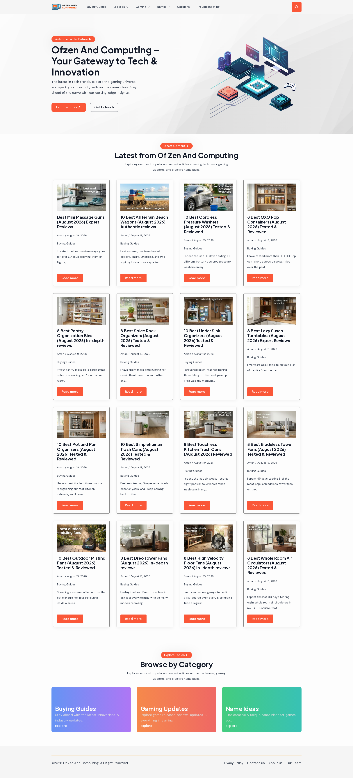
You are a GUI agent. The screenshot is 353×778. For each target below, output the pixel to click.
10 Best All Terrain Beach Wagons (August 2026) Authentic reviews (144, 222)
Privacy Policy (232, 763)
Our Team (294, 763)
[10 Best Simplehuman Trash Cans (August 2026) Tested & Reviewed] (144, 424)
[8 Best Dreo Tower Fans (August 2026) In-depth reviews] (144, 538)
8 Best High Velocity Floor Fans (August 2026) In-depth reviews (207, 563)
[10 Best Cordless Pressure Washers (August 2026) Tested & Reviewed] (208, 197)
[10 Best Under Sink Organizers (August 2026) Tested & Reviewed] (208, 311)
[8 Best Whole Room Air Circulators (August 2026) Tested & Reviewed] (271, 538)
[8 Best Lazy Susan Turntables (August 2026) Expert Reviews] (271, 311)
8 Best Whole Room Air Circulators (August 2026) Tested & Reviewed (269, 565)
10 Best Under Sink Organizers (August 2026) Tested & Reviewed (203, 338)
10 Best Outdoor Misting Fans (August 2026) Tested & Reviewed (81, 563)
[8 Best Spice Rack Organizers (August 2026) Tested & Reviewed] (144, 311)
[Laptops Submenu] (128, 7)
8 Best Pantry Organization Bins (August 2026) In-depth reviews (80, 338)
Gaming (141, 7)
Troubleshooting (208, 7)
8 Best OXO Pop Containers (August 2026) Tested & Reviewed (266, 224)
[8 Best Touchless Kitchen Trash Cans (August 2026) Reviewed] (208, 424)
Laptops (119, 7)
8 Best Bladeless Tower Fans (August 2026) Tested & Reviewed (270, 449)
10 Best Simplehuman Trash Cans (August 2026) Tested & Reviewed (141, 451)
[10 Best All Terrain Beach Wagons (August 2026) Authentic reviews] (144, 197)
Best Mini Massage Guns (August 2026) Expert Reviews (81, 222)
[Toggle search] (297, 7)
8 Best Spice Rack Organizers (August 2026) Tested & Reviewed (139, 338)
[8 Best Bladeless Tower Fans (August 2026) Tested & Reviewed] (271, 424)
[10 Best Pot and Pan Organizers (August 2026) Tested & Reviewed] (81, 424)
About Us (275, 763)
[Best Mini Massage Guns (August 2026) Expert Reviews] (81, 197)
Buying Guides (96, 7)
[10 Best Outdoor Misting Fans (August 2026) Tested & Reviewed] (81, 538)
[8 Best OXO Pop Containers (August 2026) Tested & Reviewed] (271, 197)
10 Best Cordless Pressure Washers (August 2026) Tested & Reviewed (207, 224)
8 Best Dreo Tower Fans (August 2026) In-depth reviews (144, 563)
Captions (183, 7)
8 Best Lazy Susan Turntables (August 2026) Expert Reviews (268, 335)
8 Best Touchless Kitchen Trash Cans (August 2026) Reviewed (208, 449)
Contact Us (256, 763)
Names (162, 7)
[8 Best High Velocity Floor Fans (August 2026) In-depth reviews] (208, 538)
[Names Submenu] (169, 7)
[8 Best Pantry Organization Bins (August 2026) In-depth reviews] (81, 311)
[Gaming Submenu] (149, 7)
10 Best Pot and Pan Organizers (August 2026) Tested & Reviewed (76, 451)
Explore (61, 726)
